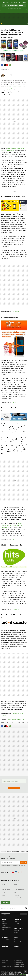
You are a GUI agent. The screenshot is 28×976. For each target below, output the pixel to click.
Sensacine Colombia (19, 964)
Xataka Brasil (4, 962)
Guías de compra (6, 889)
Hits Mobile (15, 609)
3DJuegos (16, 921)
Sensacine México (18, 962)
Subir (22, 914)
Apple (15, 884)
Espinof (16, 932)
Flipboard (7, 65)
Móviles (4, 23)
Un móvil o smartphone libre (16, 719)
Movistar (4, 884)
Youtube (13, 872)
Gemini (22, 23)
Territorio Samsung (19, 889)
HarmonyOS (11, 23)
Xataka (3, 921)
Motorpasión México (19, 966)
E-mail (10, 65)
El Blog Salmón (17, 949)
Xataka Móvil (4, 923)
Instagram (16, 872)
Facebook (2, 65)
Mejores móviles (15, 851)
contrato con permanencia (14, 87)
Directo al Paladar (6, 939)
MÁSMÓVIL (15, 311)
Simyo (14, 402)
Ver (15, 788)
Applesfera (4, 925)
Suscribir (23, 862)
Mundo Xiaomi (5, 929)
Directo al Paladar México (7, 966)
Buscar (26, 908)
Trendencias (4, 949)
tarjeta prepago (7, 89)
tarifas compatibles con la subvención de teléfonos (11, 525)
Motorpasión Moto (18, 941)
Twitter (5, 65)
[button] (8, 75)
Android (3, 892)
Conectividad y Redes (19, 898)
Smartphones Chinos (7, 898)
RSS (19, 872)
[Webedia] (5, 915)
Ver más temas (5, 902)
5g (15, 892)
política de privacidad (20, 865)
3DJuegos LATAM (18, 960)
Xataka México (5, 960)
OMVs (8, 722)
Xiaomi (3, 887)
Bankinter (15, 713)
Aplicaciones (17, 887)
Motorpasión (17, 939)
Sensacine (16, 930)
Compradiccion (5, 953)
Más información (22, 974)
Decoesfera (4, 951)
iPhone (3, 895)
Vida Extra (16, 923)
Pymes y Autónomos (19, 951)
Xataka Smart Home (6, 927)
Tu (13, 539)
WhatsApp (17, 895)
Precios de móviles (16, 722)
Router (17, 23)
